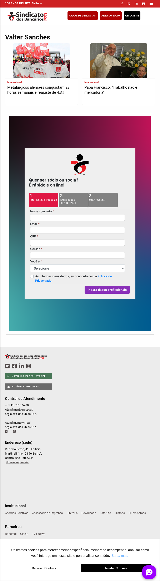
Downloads (88, 513)
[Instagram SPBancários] (29, 366)
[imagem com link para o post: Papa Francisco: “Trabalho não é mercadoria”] (118, 61)
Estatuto (105, 513)
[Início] (47, 16)
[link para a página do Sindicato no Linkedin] (143, 4)
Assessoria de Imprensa (47, 513)
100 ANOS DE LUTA (23, 3)
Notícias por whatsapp (28, 376)
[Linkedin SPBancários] (22, 366)
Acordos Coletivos (16, 513)
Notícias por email (25, 387)
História (120, 513)
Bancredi (10, 534)
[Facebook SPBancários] (15, 366)
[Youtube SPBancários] (36, 366)
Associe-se (132, 15)
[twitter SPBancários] (8, 366)
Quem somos (137, 513)
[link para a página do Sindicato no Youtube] (151, 4)
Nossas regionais (17, 462)
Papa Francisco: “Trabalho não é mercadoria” (110, 90)
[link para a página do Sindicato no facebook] (122, 4)
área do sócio (110, 15)
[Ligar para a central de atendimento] (6, 431)
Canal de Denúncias (82, 15)
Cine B (24, 534)
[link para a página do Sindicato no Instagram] (136, 4)
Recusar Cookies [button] (44, 568)
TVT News (38, 534)
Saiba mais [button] (119, 555)
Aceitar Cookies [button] (116, 568)
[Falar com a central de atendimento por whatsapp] (14, 431)
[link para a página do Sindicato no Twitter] (129, 4)
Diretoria (72, 513)
